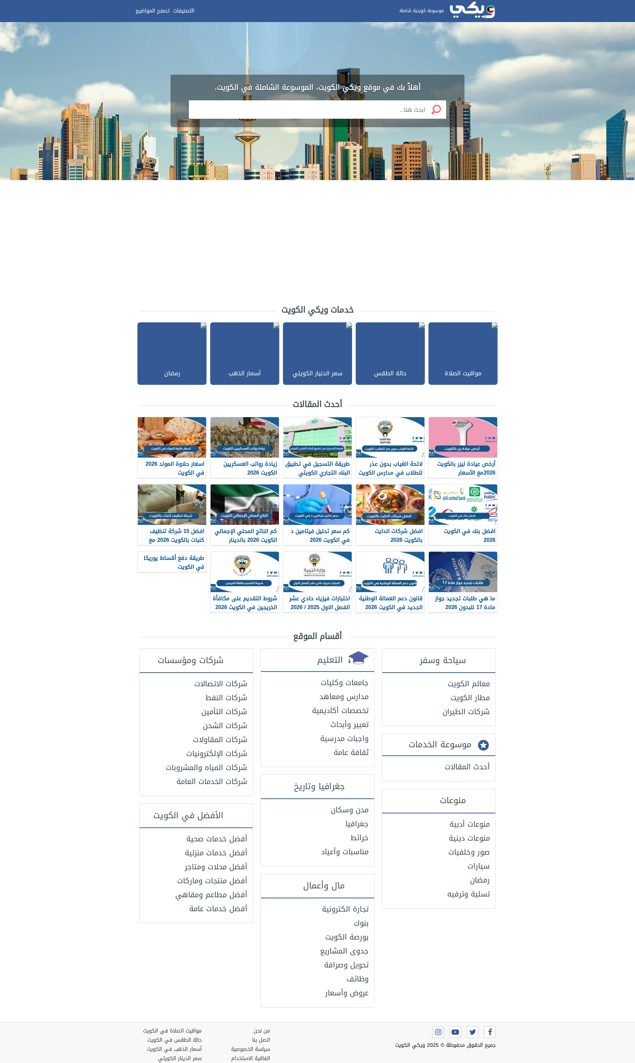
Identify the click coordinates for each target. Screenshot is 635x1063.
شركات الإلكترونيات (216, 753)
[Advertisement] (317, 238)
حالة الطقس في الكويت (174, 1040)
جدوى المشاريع (344, 951)
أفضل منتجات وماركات (212, 881)
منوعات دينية (469, 838)
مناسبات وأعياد (345, 852)
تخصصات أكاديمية (340, 710)
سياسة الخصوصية (250, 1049)
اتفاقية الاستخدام (250, 1058)
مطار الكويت (470, 697)
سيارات (478, 866)
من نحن (262, 1030)
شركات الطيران (466, 711)
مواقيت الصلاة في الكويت (172, 1030)
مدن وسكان (350, 810)
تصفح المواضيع (152, 11)
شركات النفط (226, 697)
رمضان (480, 880)
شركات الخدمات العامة (211, 781)
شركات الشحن (225, 725)
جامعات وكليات (345, 682)
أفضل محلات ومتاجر (216, 867)
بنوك (361, 923)
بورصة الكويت (347, 937)
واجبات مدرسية (344, 738)
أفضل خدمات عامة (218, 908)
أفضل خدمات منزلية (216, 853)
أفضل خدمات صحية (216, 839)
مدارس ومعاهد (344, 696)
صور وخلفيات (469, 852)
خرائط (360, 838)
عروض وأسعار (347, 993)
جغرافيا (357, 824)
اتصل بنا (261, 1040)
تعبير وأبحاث (349, 724)
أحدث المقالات (467, 767)
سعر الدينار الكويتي (180, 1058)
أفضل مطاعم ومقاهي (211, 895)
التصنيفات (183, 11)
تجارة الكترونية (345, 909)
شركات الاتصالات (220, 684)
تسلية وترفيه (468, 894)
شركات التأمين (224, 711)
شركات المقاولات (220, 739)
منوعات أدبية (469, 824)
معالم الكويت (469, 684)
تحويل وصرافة (346, 965)
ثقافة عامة (351, 752)
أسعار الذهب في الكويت (174, 1049)
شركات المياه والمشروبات (206, 767)
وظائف (358, 979)
